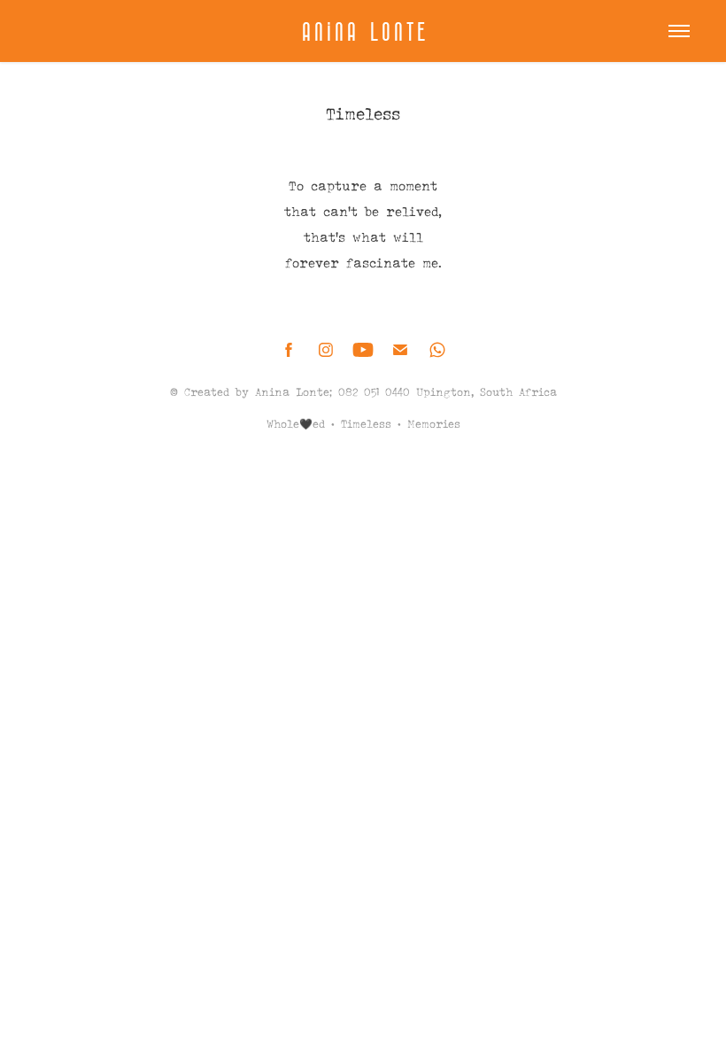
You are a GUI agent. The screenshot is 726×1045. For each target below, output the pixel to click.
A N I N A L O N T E (363, 31)
